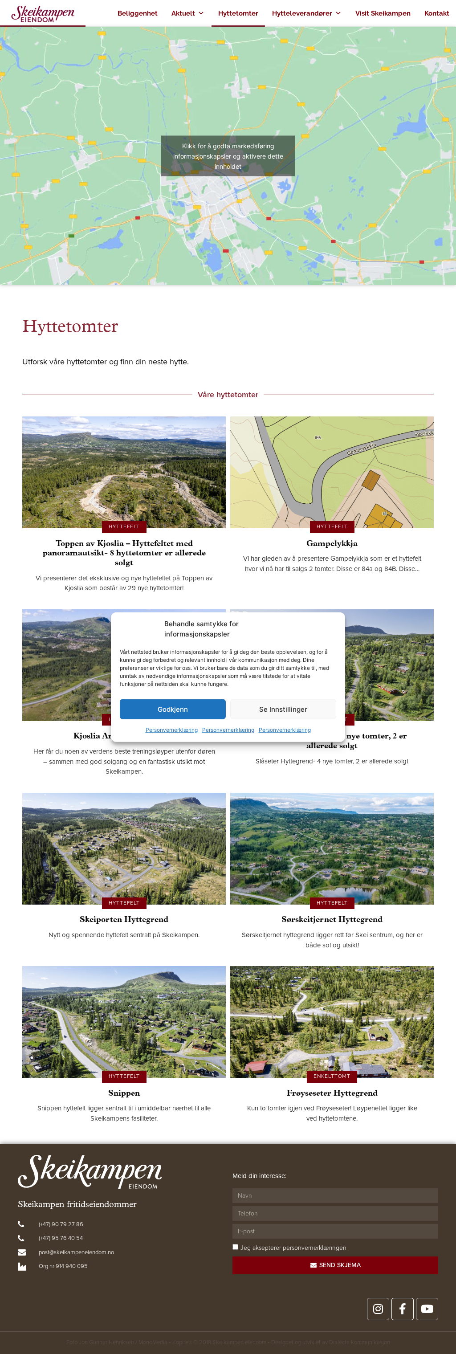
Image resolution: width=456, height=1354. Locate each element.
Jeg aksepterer (293, 1248)
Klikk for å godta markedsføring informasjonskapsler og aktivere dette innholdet (228, 156)
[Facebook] (402, 1309)
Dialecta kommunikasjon (359, 1342)
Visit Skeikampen (383, 13)
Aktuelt (183, 13)
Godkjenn (173, 709)
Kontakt (436, 13)
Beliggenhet (138, 13)
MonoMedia (152, 1342)
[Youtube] (427, 1309)
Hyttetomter (238, 13)
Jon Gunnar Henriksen (106, 1342)
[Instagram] (378, 1309)
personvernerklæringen (314, 1248)
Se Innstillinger (283, 709)
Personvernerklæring (172, 729)
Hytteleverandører (302, 13)
